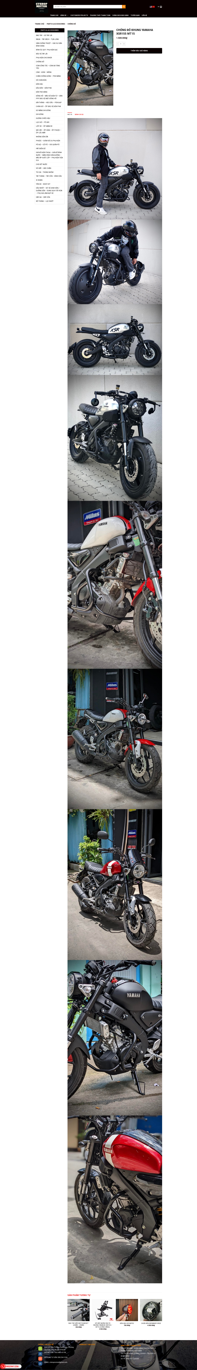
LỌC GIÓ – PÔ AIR (42, 122)
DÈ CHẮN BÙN (41, 80)
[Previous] (67, 1316)
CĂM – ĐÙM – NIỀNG (44, 72)
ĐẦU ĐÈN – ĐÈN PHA (44, 88)
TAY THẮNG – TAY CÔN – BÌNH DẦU (49, 176)
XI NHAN (39, 180)
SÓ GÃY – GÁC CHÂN (43, 168)
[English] (151, 6)
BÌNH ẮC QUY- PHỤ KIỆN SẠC (47, 50)
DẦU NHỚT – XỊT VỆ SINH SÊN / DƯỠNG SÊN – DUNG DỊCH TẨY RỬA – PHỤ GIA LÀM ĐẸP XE (49, 190)
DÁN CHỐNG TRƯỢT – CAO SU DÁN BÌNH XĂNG (49, 44)
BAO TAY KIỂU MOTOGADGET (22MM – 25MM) (78, 1324)
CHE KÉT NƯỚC (41, 164)
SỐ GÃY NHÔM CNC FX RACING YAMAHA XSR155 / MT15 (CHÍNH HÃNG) (102, 1325)
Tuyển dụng (135, 15)
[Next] (162, 1316)
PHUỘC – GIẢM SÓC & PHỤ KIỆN (48, 141)
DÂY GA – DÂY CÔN (43, 197)
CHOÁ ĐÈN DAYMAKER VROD (151, 1323)
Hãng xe (63, 15)
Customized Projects (79, 15)
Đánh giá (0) (79, 114)
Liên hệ (144, 15)
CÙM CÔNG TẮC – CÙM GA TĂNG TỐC (48, 67)
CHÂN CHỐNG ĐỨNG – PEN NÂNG (48, 76)
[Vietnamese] (153, 6)
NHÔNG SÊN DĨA (42, 137)
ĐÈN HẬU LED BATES (127, 1323)
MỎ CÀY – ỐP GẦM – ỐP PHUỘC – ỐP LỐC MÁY (48, 131)
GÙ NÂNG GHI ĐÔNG (43, 110)
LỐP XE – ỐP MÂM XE (44, 126)
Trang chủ (54, 15)
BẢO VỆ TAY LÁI (42, 54)
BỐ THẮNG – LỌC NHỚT (44, 201)
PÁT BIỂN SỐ (40, 149)
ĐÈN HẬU (39, 84)
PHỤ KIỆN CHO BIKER (44, 58)
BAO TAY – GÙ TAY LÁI (44, 35)
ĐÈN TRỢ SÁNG (41, 92)
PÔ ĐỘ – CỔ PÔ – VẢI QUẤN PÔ (47, 145)
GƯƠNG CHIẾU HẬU (43, 118)
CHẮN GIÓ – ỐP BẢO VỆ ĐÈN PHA (48, 106)
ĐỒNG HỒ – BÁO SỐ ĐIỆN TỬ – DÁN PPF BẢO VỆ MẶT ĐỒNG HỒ (49, 97)
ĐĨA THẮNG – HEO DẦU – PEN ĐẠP (49, 102)
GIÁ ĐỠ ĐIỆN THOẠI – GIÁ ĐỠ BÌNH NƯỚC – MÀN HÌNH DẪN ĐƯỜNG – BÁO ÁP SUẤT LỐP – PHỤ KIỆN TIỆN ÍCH (49, 156)
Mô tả (70, 114)
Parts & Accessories (56, 24)
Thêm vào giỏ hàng (139, 51)
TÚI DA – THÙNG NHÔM (44, 172)
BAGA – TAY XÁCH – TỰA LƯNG (47, 39)
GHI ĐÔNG (40, 114)
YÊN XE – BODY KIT (43, 184)
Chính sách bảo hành (120, 15)
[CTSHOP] (42, 6)
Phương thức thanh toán (100, 15)
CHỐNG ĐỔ (72, 24)
